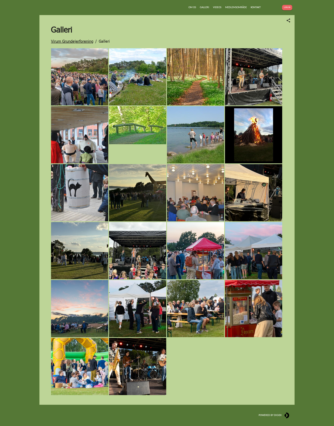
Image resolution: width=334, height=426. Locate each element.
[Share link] (288, 20)
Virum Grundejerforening (72, 40)
